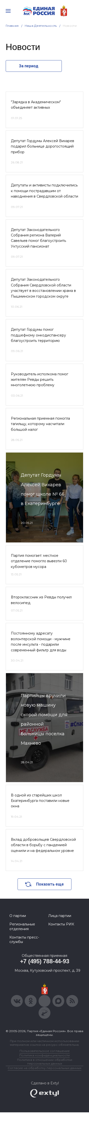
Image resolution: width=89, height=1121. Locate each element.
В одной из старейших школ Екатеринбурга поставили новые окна (40, 801)
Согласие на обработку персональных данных (44, 1068)
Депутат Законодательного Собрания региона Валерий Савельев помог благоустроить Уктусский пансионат (38, 238)
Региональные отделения (22, 926)
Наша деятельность (41, 25)
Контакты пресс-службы (24, 939)
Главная (12, 25)
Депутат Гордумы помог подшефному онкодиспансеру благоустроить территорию (38, 335)
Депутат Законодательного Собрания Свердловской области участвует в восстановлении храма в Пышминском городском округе (43, 287)
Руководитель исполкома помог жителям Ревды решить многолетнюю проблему (39, 379)
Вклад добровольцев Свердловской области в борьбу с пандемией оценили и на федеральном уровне (43, 845)
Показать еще (50, 884)
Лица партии (59, 916)
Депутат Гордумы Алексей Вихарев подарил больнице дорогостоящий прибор (42, 146)
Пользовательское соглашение (45, 1051)
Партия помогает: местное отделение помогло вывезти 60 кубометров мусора (39, 561)
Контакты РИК (61, 924)
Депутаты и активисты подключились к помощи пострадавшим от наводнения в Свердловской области (44, 191)
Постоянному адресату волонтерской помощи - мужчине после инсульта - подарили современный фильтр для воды (40, 641)
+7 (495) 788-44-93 (44, 961)
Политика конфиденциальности (44, 1055)
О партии (17, 916)
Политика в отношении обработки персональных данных (44, 1061)
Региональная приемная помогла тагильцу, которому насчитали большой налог (40, 424)
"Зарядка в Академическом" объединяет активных (36, 105)
